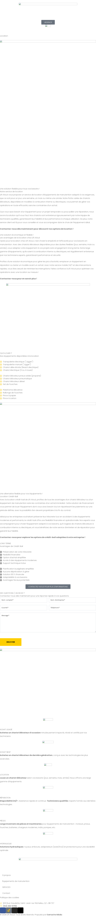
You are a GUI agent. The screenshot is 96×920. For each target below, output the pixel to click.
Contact (6, 893)
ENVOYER (11, 642)
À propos (6, 875)
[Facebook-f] (3, 910)
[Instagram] (15, 910)
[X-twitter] (20, 910)
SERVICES (6, 887)
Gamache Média (54, 914)
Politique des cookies (9, 897)
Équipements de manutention (16, 881)
